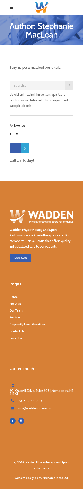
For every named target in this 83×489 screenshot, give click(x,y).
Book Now (16, 338)
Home (14, 297)
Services (15, 317)
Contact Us (17, 331)
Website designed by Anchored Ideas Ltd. (41, 478)
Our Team (16, 310)
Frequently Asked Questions (27, 324)
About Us (15, 304)
